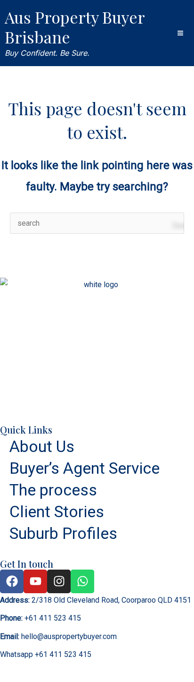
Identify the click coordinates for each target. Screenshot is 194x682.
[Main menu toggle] (180, 33)
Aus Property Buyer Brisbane (75, 27)
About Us (41, 446)
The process (53, 489)
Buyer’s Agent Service (84, 468)
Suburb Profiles (63, 533)
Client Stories (56, 511)
